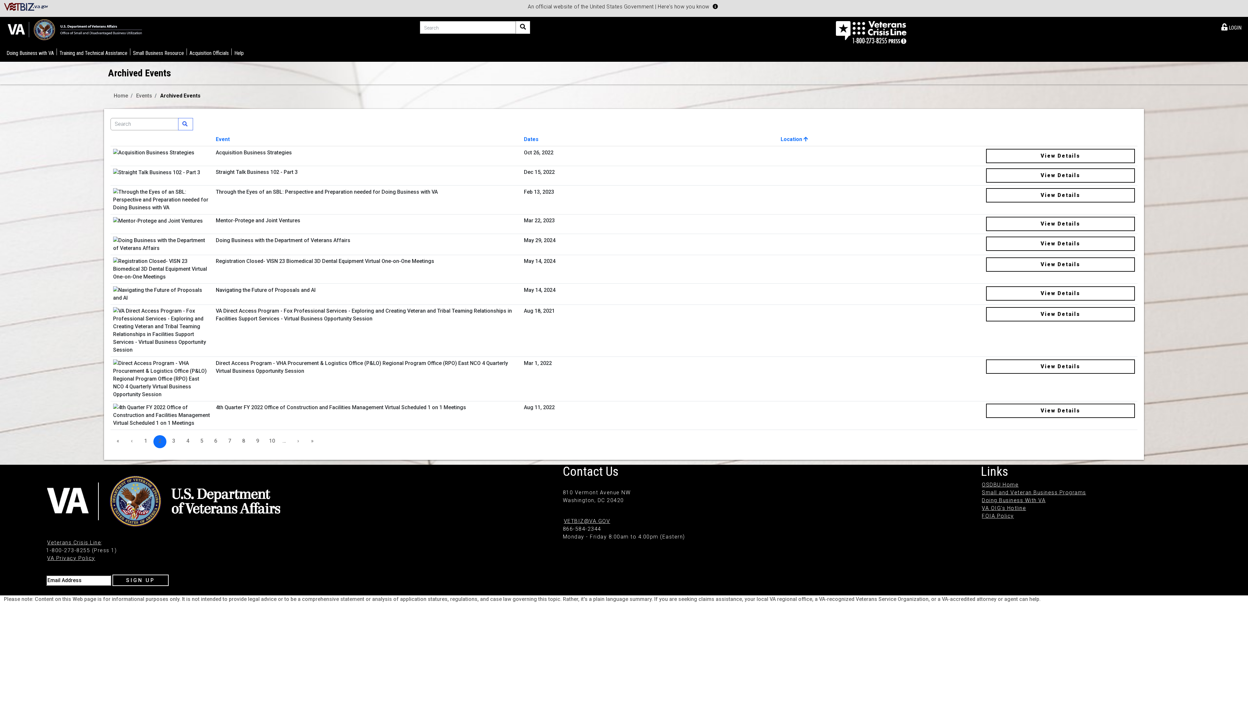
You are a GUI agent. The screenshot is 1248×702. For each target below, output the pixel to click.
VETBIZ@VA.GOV (587, 521)
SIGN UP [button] (140, 580)
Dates (531, 139)
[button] (715, 6)
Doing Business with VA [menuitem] (30, 53)
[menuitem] (1231, 27)
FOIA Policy (998, 516)
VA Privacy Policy (71, 558)
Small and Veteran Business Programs (1034, 492)
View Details (1060, 156)
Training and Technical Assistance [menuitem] (93, 53)
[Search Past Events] (185, 124)
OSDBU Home (1000, 485)
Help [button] (239, 53)
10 (272, 441)
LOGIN (1235, 28)
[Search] (523, 27)
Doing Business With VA (1014, 500)
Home (121, 96)
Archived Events (180, 96)
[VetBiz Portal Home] (26, 6)
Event (223, 139)
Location (792, 139)
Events (144, 96)
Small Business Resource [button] (158, 53)
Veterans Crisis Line (74, 543)
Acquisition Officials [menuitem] (209, 53)
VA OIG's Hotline (1004, 508)
